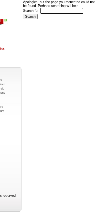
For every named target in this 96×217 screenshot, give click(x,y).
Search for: (31, 11)
